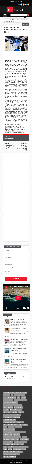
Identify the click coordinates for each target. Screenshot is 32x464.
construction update (8, 400)
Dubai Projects (17, 414)
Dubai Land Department (15, 409)
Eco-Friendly (14, 424)
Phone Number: (8, 257)
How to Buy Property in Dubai (17, 319)
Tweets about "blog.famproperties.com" (14, 376)
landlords (15, 437)
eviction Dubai (18, 427)
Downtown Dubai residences (10, 405)
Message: (7, 271)
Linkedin (26, 4)
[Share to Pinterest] (12, 138)
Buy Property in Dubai (19, 395)
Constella (23, 397)
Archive (24, 314)
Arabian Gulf (18, 392)
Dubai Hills (6, 409)
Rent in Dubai (7, 444)
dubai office (21, 412)
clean (18, 397)
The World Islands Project (10, 456)
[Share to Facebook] (10, 138)
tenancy (10, 449)
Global (13, 429)
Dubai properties (8, 417)
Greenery (19, 432)
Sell (9, 446)
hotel (24, 432)
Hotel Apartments (8, 434)
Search (28, 15)
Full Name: (7, 250)
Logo (20, 437)
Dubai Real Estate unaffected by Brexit (19, 339)
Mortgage (24, 437)
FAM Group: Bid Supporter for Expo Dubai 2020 (15, 29)
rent (26, 441)
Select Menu (5, 15)
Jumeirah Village (8, 437)
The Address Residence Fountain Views (13, 451)
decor (25, 400)
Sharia (5, 449)
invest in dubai (16, 434)
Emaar (5, 427)
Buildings (24, 392)
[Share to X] (8, 138)
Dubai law (14, 412)
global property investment (10, 432)
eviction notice (7, 429)
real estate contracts (18, 441)
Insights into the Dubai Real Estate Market (10, 460)
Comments (16, 314)
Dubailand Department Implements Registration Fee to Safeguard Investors (18, 361)
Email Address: (8, 264)
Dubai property (16, 417)
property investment (8, 441)
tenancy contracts (17, 449)
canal (5, 397)
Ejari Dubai (24, 424)
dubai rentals (20, 422)
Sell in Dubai (14, 446)
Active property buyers (9, 392)
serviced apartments (23, 446)
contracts (16, 400)
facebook (19, 4)
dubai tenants (7, 424)
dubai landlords (7, 412)
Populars (7, 314)
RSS (28, 4)
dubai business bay (8, 407)
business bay (7, 395)
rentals (22, 444)
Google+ (24, 4)
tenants (24, 449)
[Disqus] (16, 175)
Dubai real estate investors (10, 422)
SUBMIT (16, 279)
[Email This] (5, 138)
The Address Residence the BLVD (11, 454)
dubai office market (8, 414)
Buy (12, 395)
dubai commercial (18, 407)
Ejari (20, 424)
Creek (21, 400)
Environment (11, 427)
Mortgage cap (7, 439)
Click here (18, 131)
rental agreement (15, 444)
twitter (21, 4)
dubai (19, 405)
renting (5, 446)
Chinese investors (12, 397)
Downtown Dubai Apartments (10, 402)
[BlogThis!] (7, 138)
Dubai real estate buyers (9, 419)
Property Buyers (15, 439)
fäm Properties (19, 462)
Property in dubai (24, 439)
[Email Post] (14, 138)
